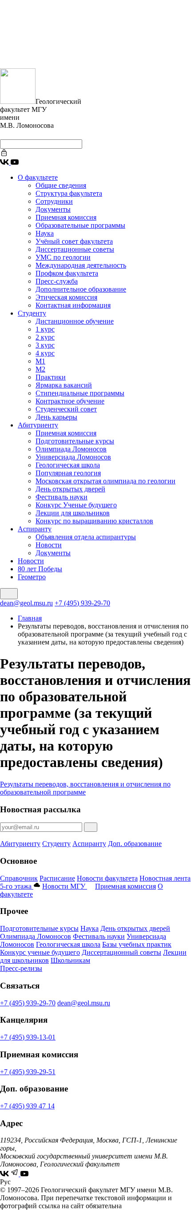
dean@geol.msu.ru (26, 603)
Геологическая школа (68, 465)
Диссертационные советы (75, 249)
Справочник (19, 878)
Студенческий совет (66, 409)
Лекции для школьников (73, 513)
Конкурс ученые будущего (40, 952)
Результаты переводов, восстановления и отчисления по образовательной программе (85, 788)
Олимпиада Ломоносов (71, 449)
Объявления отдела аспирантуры (86, 537)
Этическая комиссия (66, 297)
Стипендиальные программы (80, 393)
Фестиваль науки (62, 497)
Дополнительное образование (81, 289)
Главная (30, 618)
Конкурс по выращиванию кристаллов (94, 521)
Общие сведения (61, 185)
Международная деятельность (81, 265)
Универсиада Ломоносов (73, 457)
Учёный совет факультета (74, 241)
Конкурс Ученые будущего (76, 505)
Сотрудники (54, 201)
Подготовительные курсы (75, 441)
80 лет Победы (40, 569)
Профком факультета (67, 273)
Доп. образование (135, 843)
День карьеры (56, 417)
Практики (51, 377)
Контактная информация (73, 305)
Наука (45, 233)
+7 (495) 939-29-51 (28, 1072)
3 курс (45, 345)
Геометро (32, 577)
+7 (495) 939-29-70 (82, 603)
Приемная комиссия (66, 217)
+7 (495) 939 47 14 (27, 1106)
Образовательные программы (80, 225)
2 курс (45, 337)
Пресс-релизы (21, 968)
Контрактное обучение (70, 401)
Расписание (57, 878)
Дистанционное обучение (75, 321)
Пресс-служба (57, 281)
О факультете (38, 177)
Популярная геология (68, 473)
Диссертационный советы (121, 952)
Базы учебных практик (136, 944)
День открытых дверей (70, 489)
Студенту (32, 313)
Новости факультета (107, 878)
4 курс (45, 353)
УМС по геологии (63, 257)
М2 (40, 369)
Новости (49, 545)
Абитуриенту (38, 425)
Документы (53, 209)
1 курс (45, 329)
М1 (40, 361)
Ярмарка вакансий (64, 385)
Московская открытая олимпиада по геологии (105, 481)
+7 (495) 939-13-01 (28, 1037)
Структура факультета (69, 193)
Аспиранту (35, 529)
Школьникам (70, 960)
